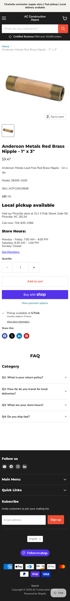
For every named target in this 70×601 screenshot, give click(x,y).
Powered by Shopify (35, 593)
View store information (18, 321)
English (33, 539)
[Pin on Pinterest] (26, 336)
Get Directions (10, 252)
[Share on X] (12, 336)
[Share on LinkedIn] (19, 336)
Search (35, 585)
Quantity (7, 258)
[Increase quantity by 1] (34, 267)
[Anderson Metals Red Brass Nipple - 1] (8, 131)
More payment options (35, 303)
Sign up (56, 520)
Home (5, 46)
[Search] (63, 28)
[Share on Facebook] (4, 336)
